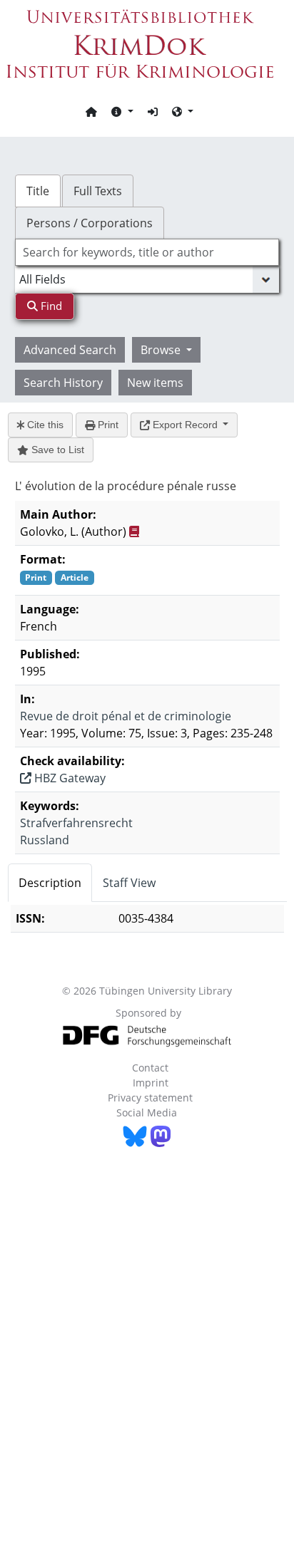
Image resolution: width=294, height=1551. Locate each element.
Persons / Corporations (89, 223)
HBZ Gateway (68, 778)
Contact (150, 1067)
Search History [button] (63, 382)
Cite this (44, 424)
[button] (122, 111)
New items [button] (155, 382)
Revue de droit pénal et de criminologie (125, 716)
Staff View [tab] (129, 883)
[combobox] (147, 252)
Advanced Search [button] (70, 350)
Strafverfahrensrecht (76, 823)
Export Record (185, 424)
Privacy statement (150, 1097)
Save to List (56, 449)
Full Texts (98, 191)
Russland (44, 840)
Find (50, 306)
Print (106, 424)
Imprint (150, 1082)
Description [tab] (50, 883)
